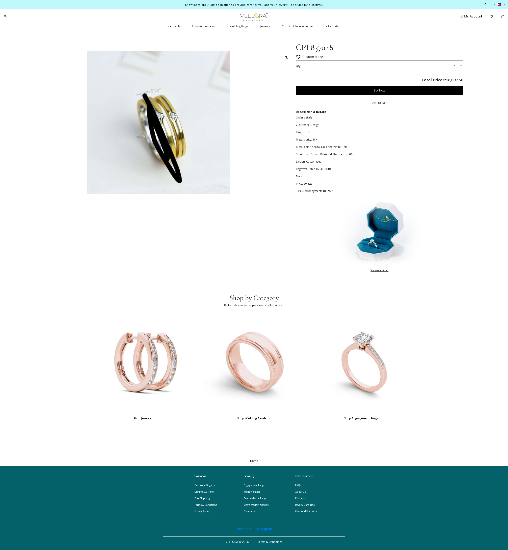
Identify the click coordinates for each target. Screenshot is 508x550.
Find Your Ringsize (204, 485)
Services (200, 476)
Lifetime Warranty (204, 491)
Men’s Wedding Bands (256, 505)
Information (333, 26)
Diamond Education (306, 511)
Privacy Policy (202, 511)
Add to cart (379, 103)
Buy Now (379, 90)
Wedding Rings (238, 26)
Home (254, 461)
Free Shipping (202, 498)
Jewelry (265, 26)
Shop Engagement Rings (361, 418)
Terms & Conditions (379, 270)
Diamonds (173, 26)
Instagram (264, 529)
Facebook (243, 529)
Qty (298, 66)
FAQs (298, 485)
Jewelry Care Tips (305, 505)
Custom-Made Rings (255, 498)
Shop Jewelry (142, 418)
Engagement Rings (204, 26)
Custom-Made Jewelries (298, 26)
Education (300, 498)
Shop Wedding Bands (252, 418)
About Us (300, 491)
